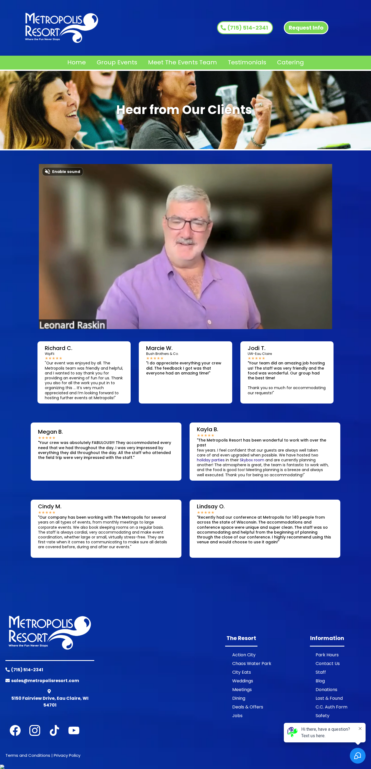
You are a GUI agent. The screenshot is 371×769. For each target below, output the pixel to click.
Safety (322, 716)
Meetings (242, 689)
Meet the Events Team (182, 62)
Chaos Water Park (251, 663)
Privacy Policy (67, 755)
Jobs (237, 716)
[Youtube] (74, 730)
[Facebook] (15, 730)
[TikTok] (54, 730)
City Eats (241, 672)
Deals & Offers (247, 707)
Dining (238, 698)
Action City (244, 655)
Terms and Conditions (27, 755)
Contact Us (328, 663)
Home (76, 62)
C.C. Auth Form (331, 707)
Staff (321, 672)
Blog (320, 681)
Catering (290, 62)
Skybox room (252, 460)
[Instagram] (35, 730)
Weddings (242, 681)
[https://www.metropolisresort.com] (61, 28)
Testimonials (247, 62)
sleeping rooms (113, 527)
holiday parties (211, 460)
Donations (326, 689)
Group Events (117, 62)
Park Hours (327, 655)
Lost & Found (329, 698)
